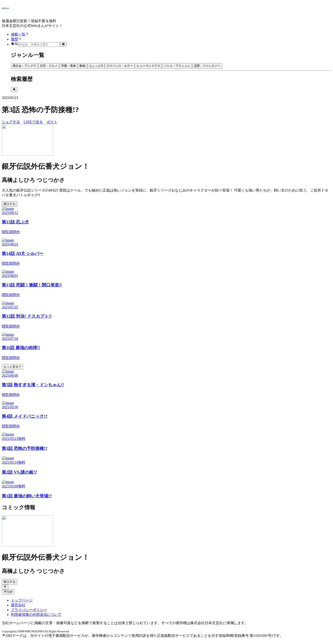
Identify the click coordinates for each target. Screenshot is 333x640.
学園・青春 (68, 65)
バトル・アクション (177, 65)
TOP (10, 592)
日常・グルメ (49, 65)
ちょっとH (96, 65)
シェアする (11, 122)
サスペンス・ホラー (119, 65)
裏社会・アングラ (24, 65)
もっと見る (11, 366)
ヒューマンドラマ (148, 65)
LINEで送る (33, 122)
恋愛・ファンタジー (207, 65)
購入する (9, 204)
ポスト (51, 122)
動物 (82, 65)
